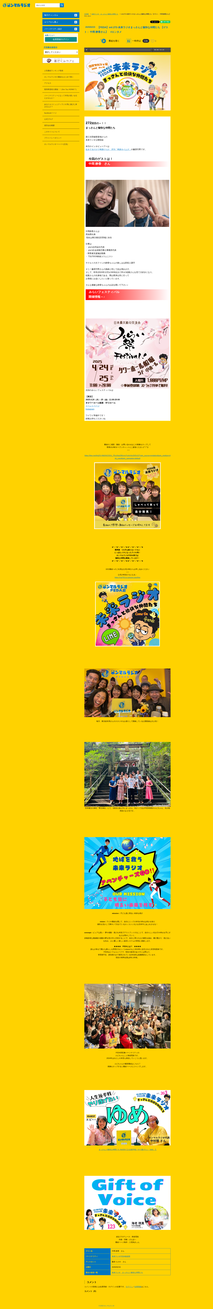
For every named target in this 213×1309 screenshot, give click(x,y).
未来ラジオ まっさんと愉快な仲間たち (105, 14)
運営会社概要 (49, 125)
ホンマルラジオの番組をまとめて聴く (59, 77)
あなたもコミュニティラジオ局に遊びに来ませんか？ (60, 105)
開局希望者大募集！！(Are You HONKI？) (60, 89)
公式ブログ (48, 119)
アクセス (47, 83)
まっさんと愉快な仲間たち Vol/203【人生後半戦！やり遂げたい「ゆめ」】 (128, 1150)
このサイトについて (52, 132)
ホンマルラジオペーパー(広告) (56, 144)
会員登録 (137, 1287)
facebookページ (50, 113)
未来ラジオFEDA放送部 (121, 1256)
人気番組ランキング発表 (53, 71)
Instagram (90, 409)
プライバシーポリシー (53, 138)
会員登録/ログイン (61, 39)
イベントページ (92, 406)
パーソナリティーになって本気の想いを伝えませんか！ (60, 97)
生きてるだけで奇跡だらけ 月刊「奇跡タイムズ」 (108, 149)
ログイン (129, 1287)
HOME (86, 14)
